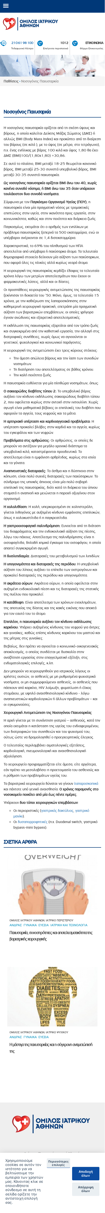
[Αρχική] (52, 23)
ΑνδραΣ (16, 925)
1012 (64, 43)
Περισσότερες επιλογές (58, 1163)
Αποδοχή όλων (86, 1173)
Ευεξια (43, 925)
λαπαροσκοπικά (86, 783)
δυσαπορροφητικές (33, 822)
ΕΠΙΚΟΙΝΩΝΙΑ (94, 43)
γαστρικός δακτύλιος (57, 810)
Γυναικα (30, 925)
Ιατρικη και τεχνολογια (68, 925)
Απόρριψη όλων (86, 1189)
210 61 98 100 (22, 43)
